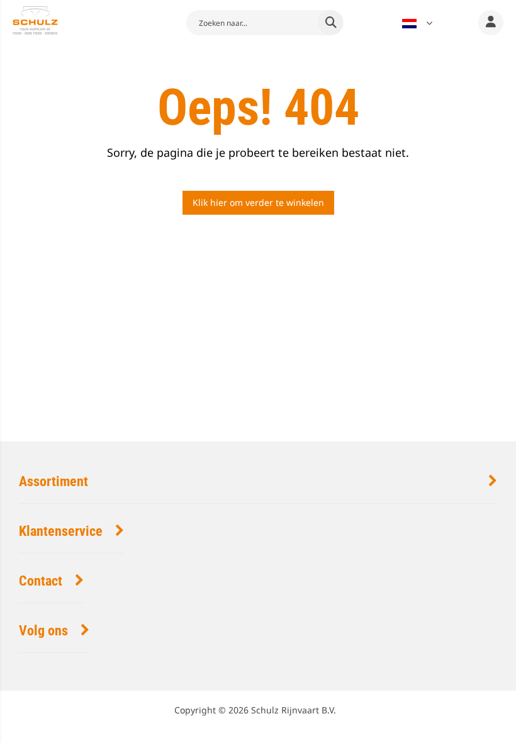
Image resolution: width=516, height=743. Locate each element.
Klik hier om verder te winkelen (258, 202)
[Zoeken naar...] (330, 22)
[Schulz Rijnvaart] (35, 22)
